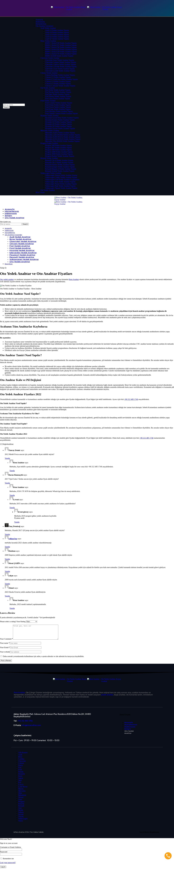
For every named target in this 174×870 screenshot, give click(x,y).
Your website (5, 652)
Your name (5, 643)
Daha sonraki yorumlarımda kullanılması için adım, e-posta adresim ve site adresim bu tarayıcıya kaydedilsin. (43, 656)
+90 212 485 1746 (131, 399)
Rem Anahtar (74, 279)
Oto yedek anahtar (7, 279)
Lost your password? (8, 863)
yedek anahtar (107, 695)
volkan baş (13, 539)
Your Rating (20, 621)
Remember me (8, 859)
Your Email (5, 647)
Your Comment (6, 639)
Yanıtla (7, 458)
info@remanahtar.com (31, 725)
